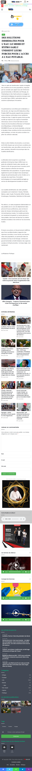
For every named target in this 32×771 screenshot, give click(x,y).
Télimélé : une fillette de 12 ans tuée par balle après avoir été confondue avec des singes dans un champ (8, 372)
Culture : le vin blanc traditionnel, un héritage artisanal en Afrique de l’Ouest (7, 351)
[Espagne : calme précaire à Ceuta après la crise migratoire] (8, 407)
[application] (16, 565)
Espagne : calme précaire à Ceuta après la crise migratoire (8, 414)
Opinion (4, 690)
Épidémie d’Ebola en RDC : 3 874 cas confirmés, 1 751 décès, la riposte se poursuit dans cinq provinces (23, 352)
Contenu (4, 726)
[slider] (15, 571)
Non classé (5, 687)
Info (9, 31)
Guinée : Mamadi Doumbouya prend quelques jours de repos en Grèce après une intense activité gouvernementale (7, 394)
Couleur (10, 726)
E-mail (3, 460)
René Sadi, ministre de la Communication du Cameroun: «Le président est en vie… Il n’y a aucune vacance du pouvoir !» (23, 372)
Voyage (16, 726)
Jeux (4, 685)
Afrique (4, 675)
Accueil (5, 31)
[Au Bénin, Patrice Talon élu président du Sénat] (8, 320)
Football (4, 677)
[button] (16, 565)
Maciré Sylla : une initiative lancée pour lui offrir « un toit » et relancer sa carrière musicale (23, 416)
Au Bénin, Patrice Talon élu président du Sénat (8, 327)
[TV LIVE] (16, 17)
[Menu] (2, 10)
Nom (2, 453)
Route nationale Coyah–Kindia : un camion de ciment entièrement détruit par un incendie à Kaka (23, 394)
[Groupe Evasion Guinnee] (10, 9)
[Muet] (26, 572)
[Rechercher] (30, 10)
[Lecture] (3, 572)
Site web (3, 466)
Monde (4, 682)
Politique (4, 693)
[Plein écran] (28, 572)
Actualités (12, 764)
